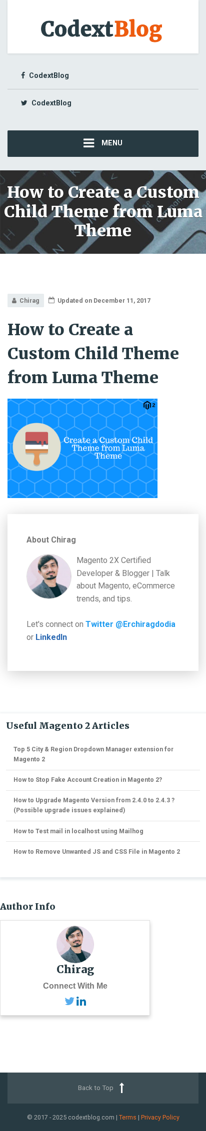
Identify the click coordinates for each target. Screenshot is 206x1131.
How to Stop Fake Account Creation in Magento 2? (88, 779)
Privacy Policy (160, 1117)
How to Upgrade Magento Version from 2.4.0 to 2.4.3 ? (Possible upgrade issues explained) (94, 805)
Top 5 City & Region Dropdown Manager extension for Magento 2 (94, 754)
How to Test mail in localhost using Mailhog (79, 831)
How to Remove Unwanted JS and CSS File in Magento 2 (97, 851)
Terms (127, 1117)
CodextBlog (49, 75)
